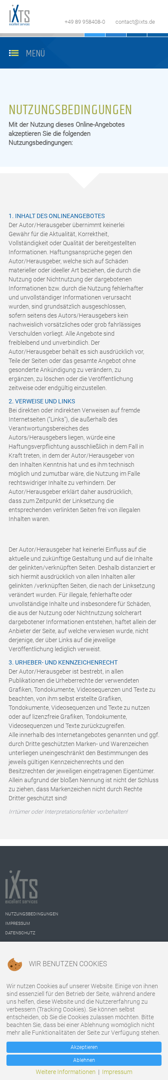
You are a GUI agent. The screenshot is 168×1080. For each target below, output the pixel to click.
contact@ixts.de (135, 22)
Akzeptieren (84, 1047)
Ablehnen (84, 1060)
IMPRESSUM (17, 923)
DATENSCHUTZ (20, 932)
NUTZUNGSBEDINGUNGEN (31, 913)
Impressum (117, 1071)
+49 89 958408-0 (85, 22)
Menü (35, 53)
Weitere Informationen (66, 1071)
